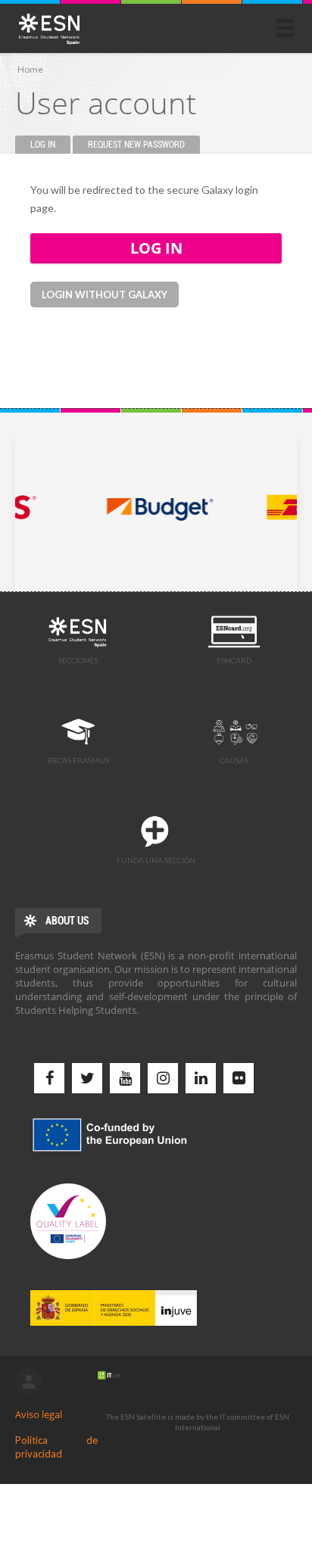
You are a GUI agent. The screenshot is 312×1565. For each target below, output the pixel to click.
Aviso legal (38, 1414)
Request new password (136, 144)
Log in (50, 144)
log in (28, 1381)
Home (30, 69)
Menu (285, 28)
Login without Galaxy (104, 294)
